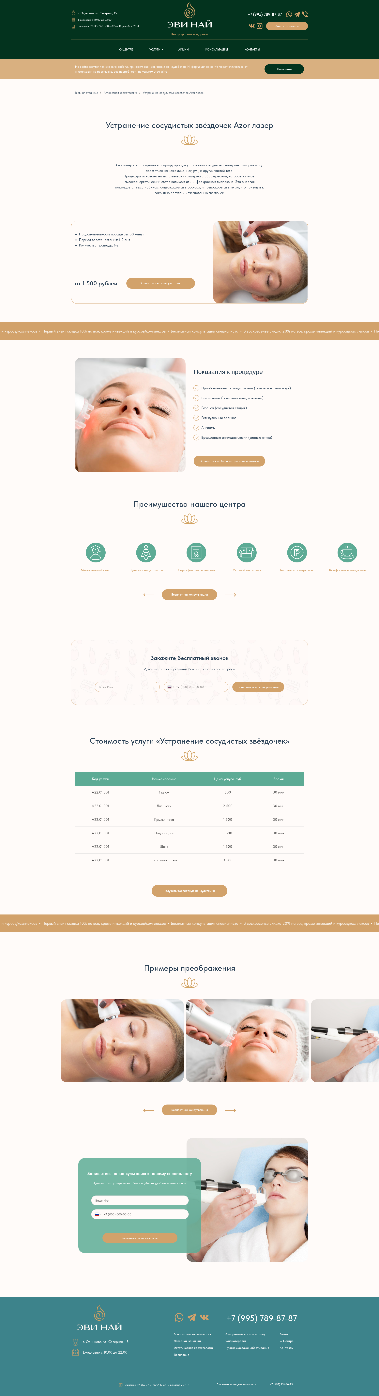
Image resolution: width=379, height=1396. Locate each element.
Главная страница (86, 93)
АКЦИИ (183, 49)
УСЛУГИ (154, 49)
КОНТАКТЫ (252, 49)
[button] (287, 26)
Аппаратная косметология (120, 93)
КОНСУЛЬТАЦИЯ (216, 49)
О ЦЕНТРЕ (126, 49)
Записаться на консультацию (258, 687)
